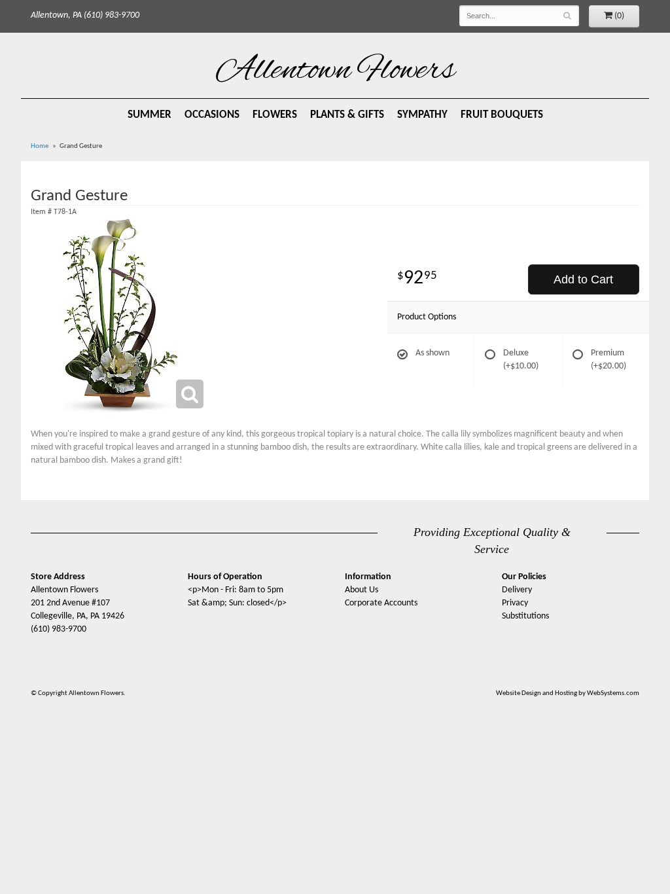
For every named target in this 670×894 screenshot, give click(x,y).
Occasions (212, 114)
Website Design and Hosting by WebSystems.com (567, 693)
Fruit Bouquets (502, 114)
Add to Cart (583, 279)
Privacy (515, 603)
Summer (149, 114)
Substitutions (525, 616)
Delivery (517, 590)
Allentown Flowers (335, 71)
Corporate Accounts (381, 603)
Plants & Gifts (347, 114)
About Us (361, 590)
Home (39, 146)
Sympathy (422, 114)
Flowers (275, 114)
